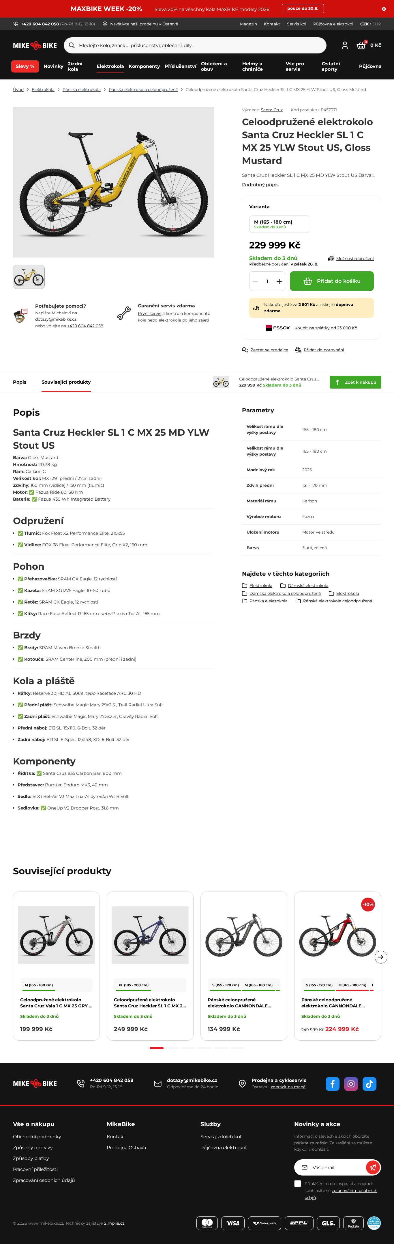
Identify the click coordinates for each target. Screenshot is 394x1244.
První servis (149, 313)
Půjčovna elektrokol (333, 24)
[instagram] (351, 1084)
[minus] (255, 281)
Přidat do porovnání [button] (324, 349)
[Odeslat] (373, 1167)
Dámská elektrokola (308, 585)
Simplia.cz (114, 1223)
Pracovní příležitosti (35, 1169)
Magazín (248, 24)
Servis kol (296, 24)
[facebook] (332, 1084)
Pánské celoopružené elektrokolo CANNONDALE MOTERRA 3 (238, 1006)
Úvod (18, 89)
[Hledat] (71, 45)
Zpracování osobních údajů (44, 1180)
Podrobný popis (260, 184)
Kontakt (272, 24)
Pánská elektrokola (82, 89)
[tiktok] (369, 1084)
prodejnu (149, 24)
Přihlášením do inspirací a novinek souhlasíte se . (341, 1190)
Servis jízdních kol (220, 1136)
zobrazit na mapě (288, 1086)
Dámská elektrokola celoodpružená (285, 593)
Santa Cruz (272, 109)
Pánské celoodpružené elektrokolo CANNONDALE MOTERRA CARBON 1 (331, 1006)
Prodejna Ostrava (126, 1147)
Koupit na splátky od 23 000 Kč (325, 328)
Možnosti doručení (355, 258)
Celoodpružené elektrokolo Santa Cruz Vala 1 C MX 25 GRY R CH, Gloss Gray (56, 1006)
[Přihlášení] (345, 44)
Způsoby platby (31, 1158)
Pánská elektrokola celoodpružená (143, 89)
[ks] (267, 281)
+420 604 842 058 (85, 325)
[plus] (279, 281)
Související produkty (66, 382)
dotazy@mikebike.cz (55, 319)
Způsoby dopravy (33, 1147)
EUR (376, 24)
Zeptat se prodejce (269, 349)
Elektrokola (43, 89)
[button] (383, 8)
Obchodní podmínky (37, 1136)
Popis (20, 382)
